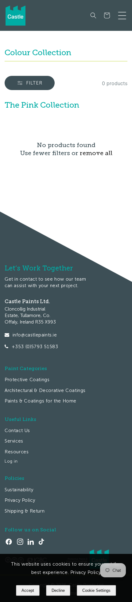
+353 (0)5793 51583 (35, 346)
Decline (58, 590)
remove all (96, 153)
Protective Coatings (27, 379)
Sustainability (19, 490)
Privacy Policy (20, 500)
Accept (27, 590)
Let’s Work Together (39, 268)
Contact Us (17, 430)
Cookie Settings (96, 590)
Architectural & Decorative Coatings (45, 390)
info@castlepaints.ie (35, 335)
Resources (17, 452)
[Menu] (122, 15)
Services (14, 441)
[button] (93, 15)
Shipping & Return (25, 511)
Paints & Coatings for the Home (40, 401)
